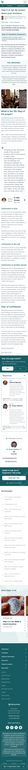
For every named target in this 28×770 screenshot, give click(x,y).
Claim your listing (6, 698)
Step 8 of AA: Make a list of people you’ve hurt (14, 553)
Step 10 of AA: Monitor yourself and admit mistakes (13, 568)
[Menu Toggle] (25, 2)
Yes (7, 368)
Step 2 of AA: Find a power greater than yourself (14, 517)
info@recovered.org (14, 715)
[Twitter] (16, 727)
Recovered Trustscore (7, 688)
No (20, 368)
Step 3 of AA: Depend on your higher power (13, 525)
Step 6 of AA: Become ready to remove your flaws (13, 539)
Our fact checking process (9, 458)
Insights (4, 692)
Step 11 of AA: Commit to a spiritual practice (12, 575)
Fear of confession (15, 22)
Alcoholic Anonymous (7, 118)
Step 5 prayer (5, 22)
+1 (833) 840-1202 (13, 766)
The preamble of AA (11, 504)
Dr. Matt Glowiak (17, 199)
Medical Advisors (6, 682)
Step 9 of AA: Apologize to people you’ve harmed (14, 561)
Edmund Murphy (12, 16)
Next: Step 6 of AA (6, 352)
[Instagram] (12, 727)
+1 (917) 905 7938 (14, 718)
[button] (14, 483)
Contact (4, 685)
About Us (4, 672)
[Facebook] (7, 727)
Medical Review (5, 678)
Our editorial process (10, 461)
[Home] (2, 5)
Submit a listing (5, 695)
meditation (8, 233)
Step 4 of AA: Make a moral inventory (13, 532)
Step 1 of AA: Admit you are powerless (13, 510)
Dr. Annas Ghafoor (18, 18)
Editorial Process (6, 675)
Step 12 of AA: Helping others (14, 581)
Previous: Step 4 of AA (7, 348)
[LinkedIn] (20, 727)
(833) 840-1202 (14, 478)
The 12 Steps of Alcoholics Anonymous (12, 498)
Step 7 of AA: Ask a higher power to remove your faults (15, 546)
